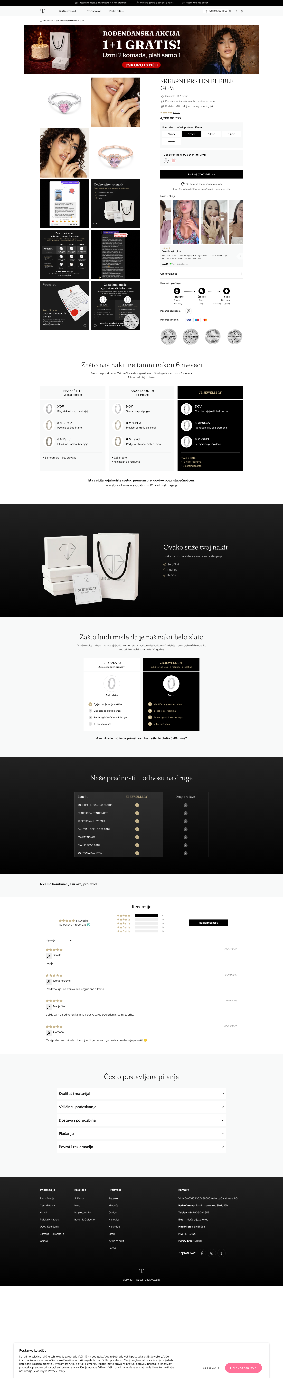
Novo (77, 1205)
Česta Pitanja (47, 1205)
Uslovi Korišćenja (49, 1226)
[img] (54, 950)
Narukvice (114, 1226)
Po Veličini (49, 21)
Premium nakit (93, 11)
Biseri (112, 1233)
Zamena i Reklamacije (52, 1233)
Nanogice (114, 1219)
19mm (231, 134)
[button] (77, 11)
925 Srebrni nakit (67, 11)
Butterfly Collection (85, 1219)
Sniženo (79, 1198)
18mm (211, 134)
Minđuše (113, 1205)
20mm (171, 141)
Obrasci (44, 1240)
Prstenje (113, 1198)
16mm (171, 134)
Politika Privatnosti (50, 1219)
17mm (191, 134)
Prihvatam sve (243, 1368)
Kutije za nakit (116, 1240)
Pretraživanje (47, 1198)
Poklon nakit (115, 11)
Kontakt (44, 1212)
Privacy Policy (56, 1371)
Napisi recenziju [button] (208, 922)
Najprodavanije (82, 1212)
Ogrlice (113, 1212)
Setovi (112, 1247)
